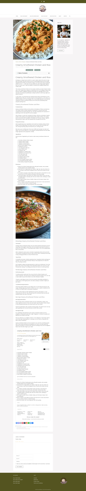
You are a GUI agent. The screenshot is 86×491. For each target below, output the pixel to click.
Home (17, 16)
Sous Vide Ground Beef (34, 16)
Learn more (60, 50)
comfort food (24, 426)
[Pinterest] (44, 1)
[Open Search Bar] (69, 16)
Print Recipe (45, 341)
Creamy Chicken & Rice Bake (21, 427)
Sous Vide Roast (44, 16)
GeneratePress (48, 489)
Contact (65, 16)
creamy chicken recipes (30, 426)
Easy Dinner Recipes (38, 426)
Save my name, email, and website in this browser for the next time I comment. (33, 463)
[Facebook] (42, 1)
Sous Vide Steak (53, 16)
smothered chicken (44, 426)
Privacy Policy (36, 481)
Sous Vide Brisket (23, 16)
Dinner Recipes (22, 61)
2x (46, 349)
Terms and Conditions (38, 483)
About (60, 16)
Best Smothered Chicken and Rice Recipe (23, 428)
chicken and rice (19, 426)
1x (44, 349)
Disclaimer (36, 479)
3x (48, 349)
